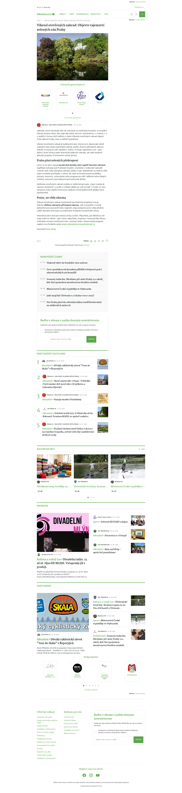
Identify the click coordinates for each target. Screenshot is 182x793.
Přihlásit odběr (67, 411)
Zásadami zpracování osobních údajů (73, 402)
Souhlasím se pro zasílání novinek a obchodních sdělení (68, 404)
